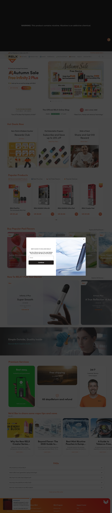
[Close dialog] (83, 239)
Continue (41, 262)
